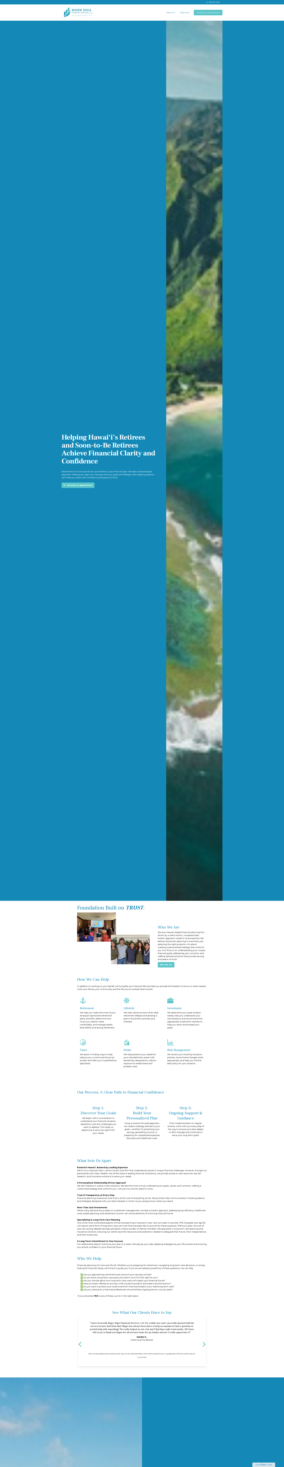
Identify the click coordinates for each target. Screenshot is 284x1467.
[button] (171, 12)
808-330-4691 (214, 2)
